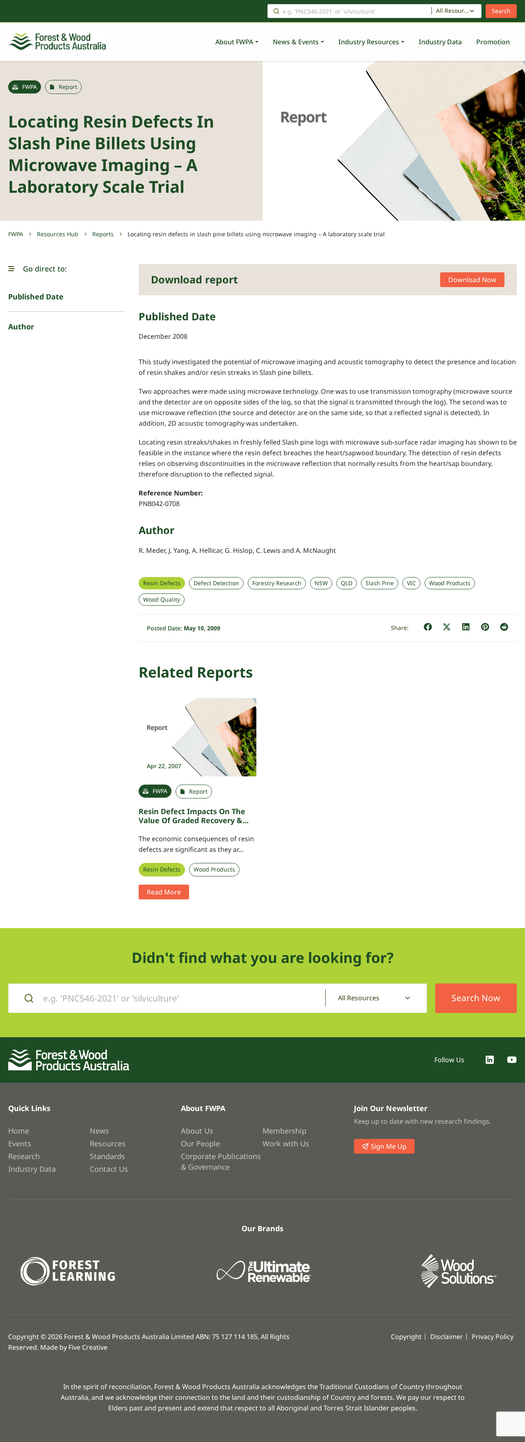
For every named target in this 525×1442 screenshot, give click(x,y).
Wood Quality (161, 599)
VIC (411, 583)
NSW (321, 583)
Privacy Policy (493, 1336)
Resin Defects (161, 583)
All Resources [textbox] (452, 10)
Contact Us (109, 1169)
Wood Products (449, 583)
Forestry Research (276, 583)
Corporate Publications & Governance (221, 1161)
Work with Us (285, 1143)
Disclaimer (446, 1336)
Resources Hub (57, 234)
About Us (197, 1131)
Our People (200, 1143)
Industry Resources (368, 41)
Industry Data (440, 41)
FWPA (15, 234)
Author (21, 326)
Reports (103, 234)
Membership (284, 1131)
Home (18, 1131)
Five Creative (87, 1347)
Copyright (406, 1336)
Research (24, 1156)
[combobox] (456, 11)
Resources (108, 1143)
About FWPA (234, 41)
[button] (11, 268)
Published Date (36, 296)
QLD (346, 583)
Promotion (493, 41)
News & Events (296, 41)
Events (19, 1143)
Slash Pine (379, 583)
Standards (107, 1156)
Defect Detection (216, 583)
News (99, 1131)
